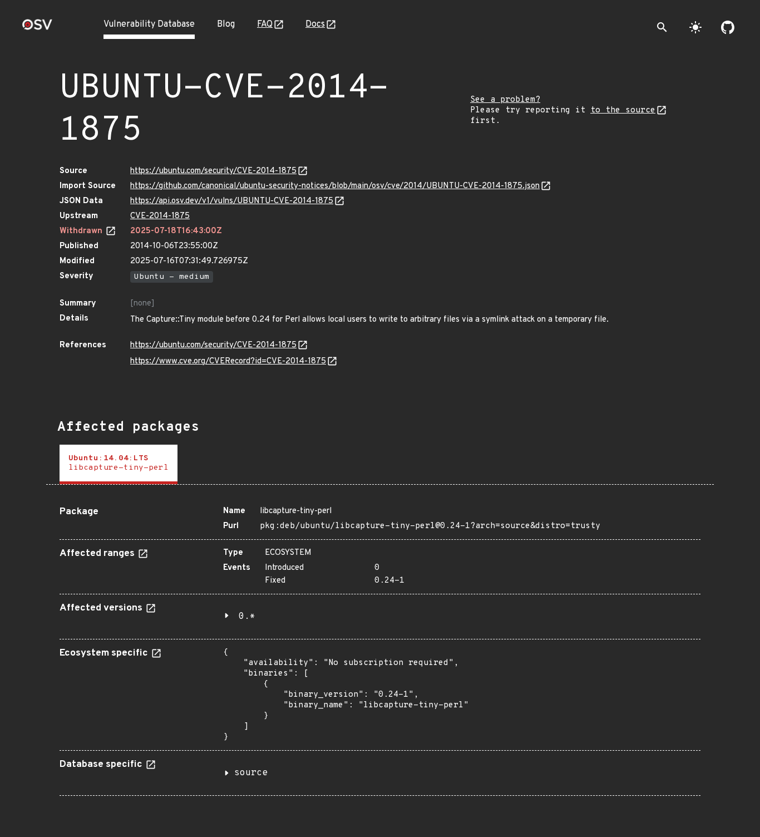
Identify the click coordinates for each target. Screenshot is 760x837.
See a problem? (505, 100)
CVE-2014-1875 (160, 216)
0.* (247, 616)
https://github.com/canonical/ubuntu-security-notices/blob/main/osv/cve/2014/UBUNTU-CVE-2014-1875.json (335, 186)
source (251, 773)
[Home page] (37, 28)
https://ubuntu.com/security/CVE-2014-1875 (213, 171)
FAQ (265, 24)
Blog (226, 24)
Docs (315, 24)
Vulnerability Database (149, 24)
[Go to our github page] (727, 27)
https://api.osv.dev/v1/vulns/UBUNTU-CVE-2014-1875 (231, 201)
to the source (622, 110)
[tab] (118, 464)
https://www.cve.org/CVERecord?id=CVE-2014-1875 (228, 361)
